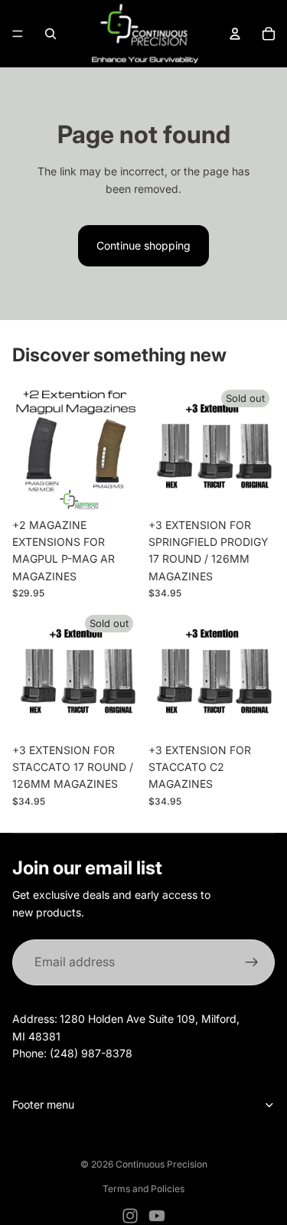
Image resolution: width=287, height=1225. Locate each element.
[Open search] (50, 34)
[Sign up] (252, 962)
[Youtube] (157, 1216)
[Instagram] (130, 1216)
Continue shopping (143, 245)
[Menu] (17, 33)
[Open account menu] (235, 34)
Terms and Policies (143, 1188)
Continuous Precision (161, 1164)
